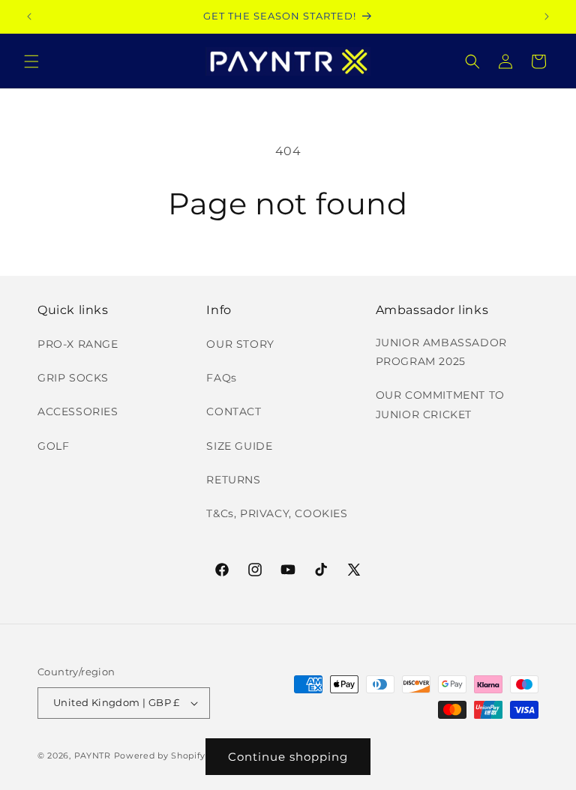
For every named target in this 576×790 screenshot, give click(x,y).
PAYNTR (92, 755)
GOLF (53, 446)
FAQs (221, 378)
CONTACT (233, 411)
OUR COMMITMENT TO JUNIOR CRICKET (440, 404)
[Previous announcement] (29, 16)
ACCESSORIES (78, 411)
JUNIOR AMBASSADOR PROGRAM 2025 (441, 352)
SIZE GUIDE (239, 446)
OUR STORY (240, 344)
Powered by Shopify (160, 755)
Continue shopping (288, 757)
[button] (31, 61)
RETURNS (233, 479)
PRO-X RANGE (78, 344)
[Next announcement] (546, 16)
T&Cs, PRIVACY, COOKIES (276, 513)
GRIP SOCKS (73, 378)
